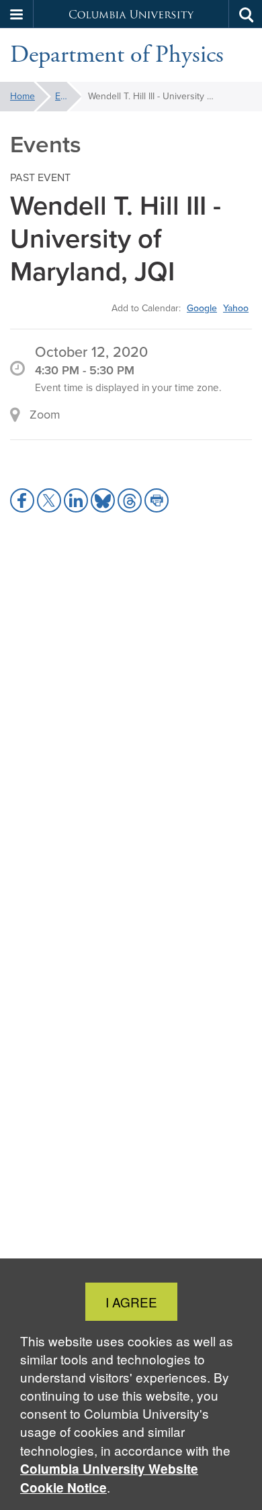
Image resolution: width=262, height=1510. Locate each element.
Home (22, 96)
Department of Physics (117, 55)
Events (68, 96)
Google (202, 308)
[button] (17, 14)
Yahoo (236, 308)
